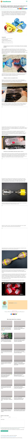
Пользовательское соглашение (12, 436)
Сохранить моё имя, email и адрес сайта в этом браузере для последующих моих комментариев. (12, 429)
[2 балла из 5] (10, 311)
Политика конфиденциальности (4, 436)
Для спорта (4, 8)
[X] (13, 314)
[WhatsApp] (16, 314)
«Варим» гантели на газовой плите (6, 40)
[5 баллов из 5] (22, 311)
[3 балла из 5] (14, 311)
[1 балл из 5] (6, 311)
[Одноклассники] (12, 314)
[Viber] (15, 314)
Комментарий (2, 419)
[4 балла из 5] (18, 311)
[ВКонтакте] (11, 314)
